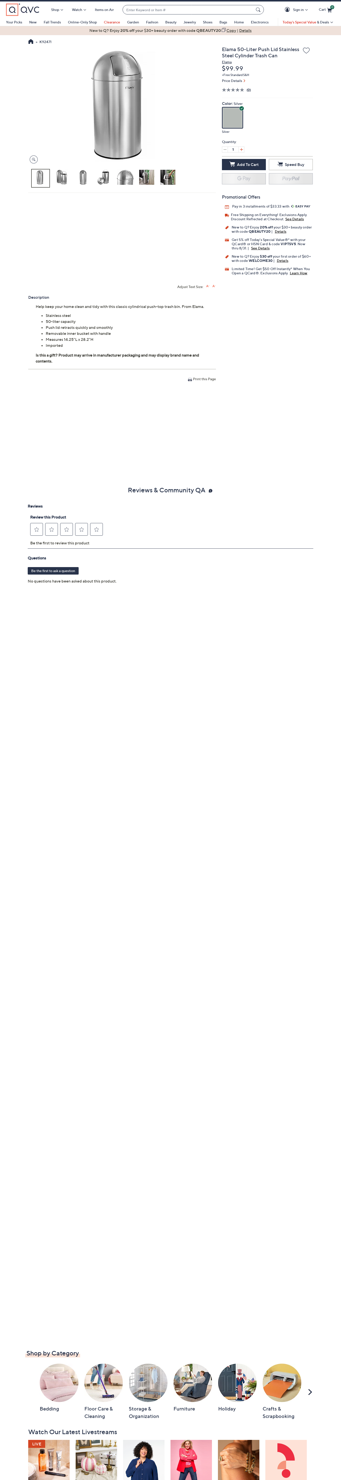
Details (280, 231)
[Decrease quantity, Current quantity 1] (225, 149)
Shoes (207, 22)
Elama (227, 62)
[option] (170, 30)
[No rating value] (234, 90)
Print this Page (204, 379)
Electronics (260, 22)
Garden (133, 22)
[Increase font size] (208, 286)
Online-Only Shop (82, 22)
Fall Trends (52, 22)
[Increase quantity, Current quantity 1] (241, 149)
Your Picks (14, 22)
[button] (288, 10)
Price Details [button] (232, 80)
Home (239, 22)
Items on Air (104, 9)
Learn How (299, 273)
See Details (294, 219)
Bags (223, 22)
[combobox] (188, 9)
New (33, 22)
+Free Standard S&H (235, 75)
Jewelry (189, 22)
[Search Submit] (259, 9)
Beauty (170, 22)
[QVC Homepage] (30, 42)
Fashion (152, 22)
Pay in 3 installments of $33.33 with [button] (261, 206)
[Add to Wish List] (306, 51)
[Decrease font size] (214, 286)
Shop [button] (55, 9)
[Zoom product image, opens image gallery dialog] (32, 159)
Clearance (112, 22)
